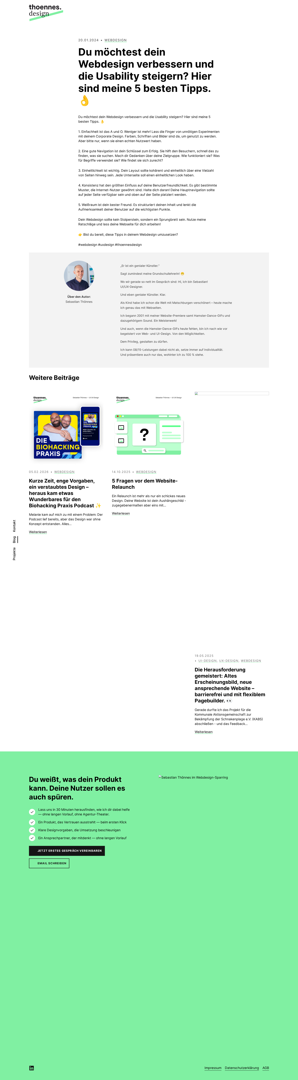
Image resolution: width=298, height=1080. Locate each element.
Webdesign (116, 40)
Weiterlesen (38, 532)
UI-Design (207, 660)
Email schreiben (52, 863)
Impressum (213, 1068)
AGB (265, 1068)
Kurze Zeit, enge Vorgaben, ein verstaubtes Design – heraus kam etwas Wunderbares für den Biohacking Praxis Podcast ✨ (65, 493)
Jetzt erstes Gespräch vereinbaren (70, 850)
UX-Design (229, 660)
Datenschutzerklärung (242, 1068)
